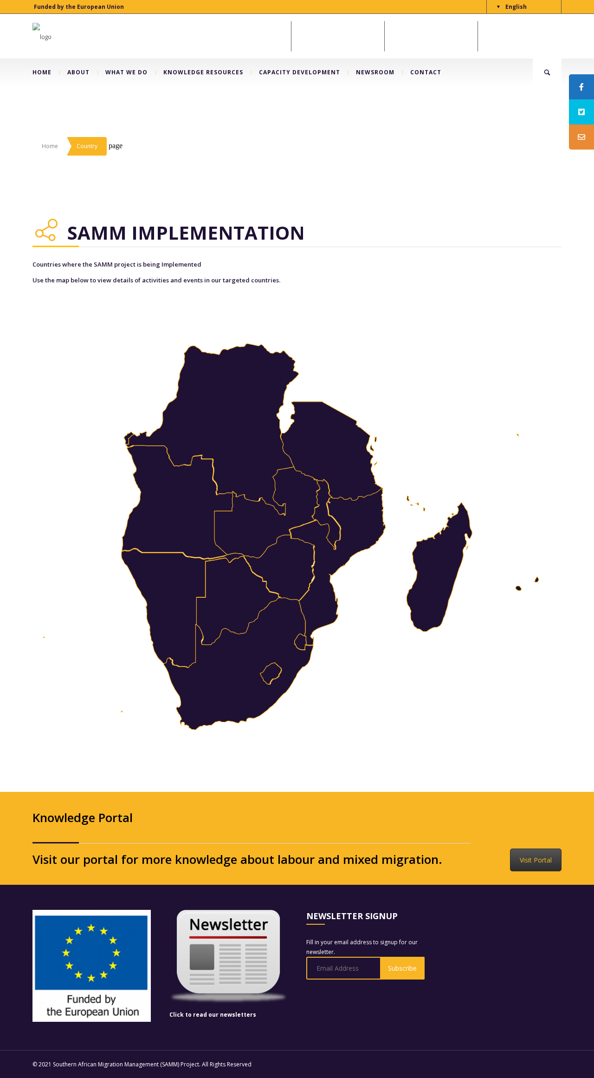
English (516, 7)
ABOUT (78, 72)
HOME (42, 72)
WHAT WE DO (126, 72)
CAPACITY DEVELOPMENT (299, 72)
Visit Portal (536, 860)
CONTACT (425, 72)
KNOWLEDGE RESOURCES (203, 72)
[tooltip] (581, 86)
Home (50, 146)
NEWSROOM (375, 72)
